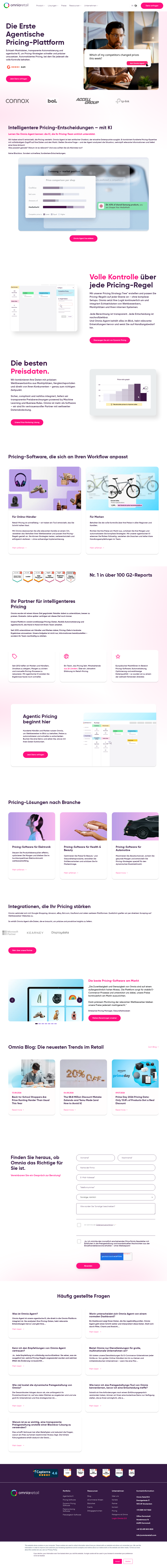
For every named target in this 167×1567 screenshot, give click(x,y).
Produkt (39, 5)
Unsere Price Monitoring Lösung (27, 422)
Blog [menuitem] (89, 1496)
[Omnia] (16, 5)
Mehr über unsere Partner (22, 950)
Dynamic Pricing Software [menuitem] (69, 1504)
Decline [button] (128, 1561)
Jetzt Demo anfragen (18, 79)
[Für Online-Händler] (44, 510)
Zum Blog (152, 1047)
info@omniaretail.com (146, 1535)
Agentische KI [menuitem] (68, 1496)
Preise (63, 5)
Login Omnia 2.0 (119, 1518)
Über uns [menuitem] (115, 1496)
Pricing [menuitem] (114, 1511)
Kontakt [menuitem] (115, 1507)
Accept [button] (117, 1561)
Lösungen (52, 5)
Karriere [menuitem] (115, 1500)
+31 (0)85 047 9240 (143, 1510)
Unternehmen (90, 5)
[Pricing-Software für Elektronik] (31, 845)
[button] (12, 1000)
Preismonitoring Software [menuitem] (69, 1510)
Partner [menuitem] (114, 1503)
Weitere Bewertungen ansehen (104, 1018)
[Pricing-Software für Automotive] (135, 845)
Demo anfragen (152, 6)
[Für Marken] (122, 510)
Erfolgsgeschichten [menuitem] (94, 1511)
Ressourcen (74, 5)
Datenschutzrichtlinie (104, 1225)
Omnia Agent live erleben (83, 238)
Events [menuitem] (89, 1507)
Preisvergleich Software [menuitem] (72, 1515)
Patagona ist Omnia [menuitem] (120, 1514)
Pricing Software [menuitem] (69, 1500)
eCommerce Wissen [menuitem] (95, 1500)
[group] (31, 1088)
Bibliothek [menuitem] (91, 1503)
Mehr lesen (18, 1329)
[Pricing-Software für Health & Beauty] (83, 845)
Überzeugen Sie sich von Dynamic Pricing (110, 340)
